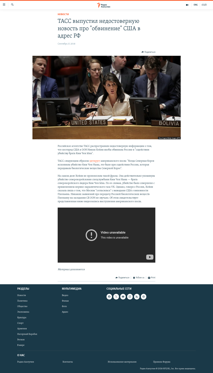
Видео (65, 295)
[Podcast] (143, 297)
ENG (196, 5)
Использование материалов (122, 362)
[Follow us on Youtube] (123, 297)
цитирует (94, 161)
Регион (21, 340)
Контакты (68, 362)
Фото (64, 306)
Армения (22, 329)
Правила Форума (161, 362)
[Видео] (187, 5)
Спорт (20, 323)
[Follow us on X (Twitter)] (116, 297)
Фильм (65, 301)
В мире (20, 345)
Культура (21, 317)
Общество (22, 306)
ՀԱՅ (204, 5)
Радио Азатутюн (25, 362)
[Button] (148, 52)
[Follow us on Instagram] (130, 297)
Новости (63, 14)
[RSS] (137, 297)
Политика (22, 301)
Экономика (23, 312)
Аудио (65, 312)
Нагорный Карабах (27, 334)
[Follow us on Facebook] (109, 297)
